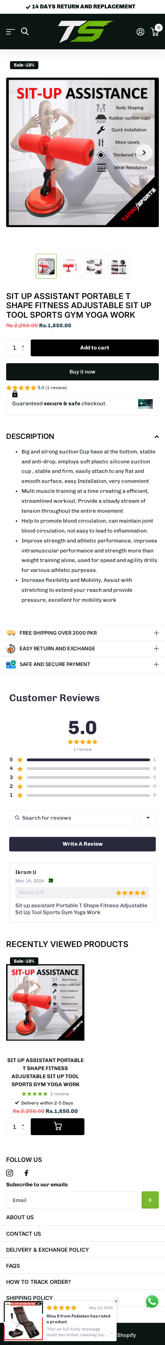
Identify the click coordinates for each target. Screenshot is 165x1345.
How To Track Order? (38, 1281)
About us (20, 1217)
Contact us (23, 1233)
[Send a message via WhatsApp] (152, 1302)
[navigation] (46, 266)
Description (30, 436)
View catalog (10, 32)
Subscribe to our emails (37, 1184)
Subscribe (150, 1200)
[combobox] (148, 817)
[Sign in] (140, 32)
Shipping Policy (29, 1298)
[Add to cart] (57, 1126)
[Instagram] (9, 1173)
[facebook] (26, 1173)
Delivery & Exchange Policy (47, 1249)
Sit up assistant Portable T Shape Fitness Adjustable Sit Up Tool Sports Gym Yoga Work (45, 1072)
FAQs (13, 1265)
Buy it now (82, 372)
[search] (24, 31)
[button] (24, 342)
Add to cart (94, 347)
